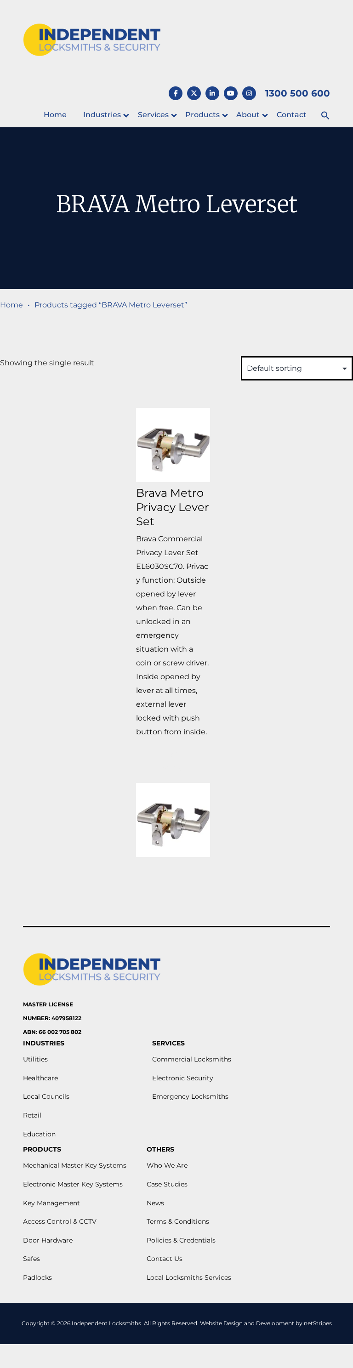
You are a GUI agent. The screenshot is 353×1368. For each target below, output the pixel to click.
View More (173, 761)
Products (202, 114)
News (155, 1203)
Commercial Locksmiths (191, 1059)
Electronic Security (182, 1078)
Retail (32, 1115)
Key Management (51, 1203)
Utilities (35, 1059)
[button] (325, 116)
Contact (292, 114)
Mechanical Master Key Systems (74, 1165)
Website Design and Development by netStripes (266, 1323)
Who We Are (167, 1165)
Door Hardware (48, 1240)
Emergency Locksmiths (190, 1096)
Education (39, 1134)
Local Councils (46, 1096)
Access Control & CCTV (60, 1221)
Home (55, 114)
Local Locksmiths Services (189, 1277)
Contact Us (164, 1258)
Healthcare (40, 1078)
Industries (102, 114)
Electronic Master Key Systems (73, 1184)
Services (153, 114)
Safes (31, 1258)
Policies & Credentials (181, 1240)
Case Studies (167, 1184)
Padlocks (37, 1277)
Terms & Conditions (178, 1221)
